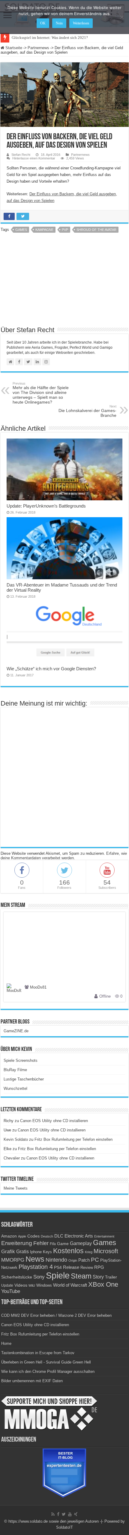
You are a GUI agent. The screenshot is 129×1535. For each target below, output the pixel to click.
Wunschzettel (15, 1088)
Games (21, 229)
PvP (65, 229)
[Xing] (76, 1514)
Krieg (88, 1252)
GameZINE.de (16, 1031)
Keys (47, 1252)
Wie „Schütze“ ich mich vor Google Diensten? (51, 668)
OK (43, 23)
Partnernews (38, 48)
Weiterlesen (81, 23)
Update (7, 1285)
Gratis (22, 1251)
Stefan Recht (20, 154)
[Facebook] (58, 1514)
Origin (72, 1260)
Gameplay (81, 1243)
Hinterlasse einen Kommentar (33, 158)
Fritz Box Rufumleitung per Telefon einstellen (73, 1139)
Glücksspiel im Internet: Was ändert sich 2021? (50, 37)
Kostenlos (68, 1251)
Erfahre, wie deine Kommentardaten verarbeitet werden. (64, 855)
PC (95, 1260)
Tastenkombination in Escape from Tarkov (37, 1353)
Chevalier (12, 1158)
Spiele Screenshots (21, 1060)
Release (71, 1267)
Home (6, 1343)
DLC (58, 1236)
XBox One (103, 1284)
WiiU (31, 1285)
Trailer (111, 1277)
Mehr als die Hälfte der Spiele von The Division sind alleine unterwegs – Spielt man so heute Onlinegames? (41, 393)
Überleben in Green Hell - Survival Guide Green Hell (46, 1362)
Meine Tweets (16, 1188)
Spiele (58, 1275)
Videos (20, 1285)
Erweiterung (16, 1243)
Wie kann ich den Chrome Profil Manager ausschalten (47, 1371)
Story (98, 1276)
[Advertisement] (65, 281)
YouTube (10, 1291)
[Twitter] (63, 1514)
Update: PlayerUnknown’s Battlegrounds (46, 505)
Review (86, 1268)
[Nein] (121, 17)
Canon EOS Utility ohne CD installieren (54, 1120)
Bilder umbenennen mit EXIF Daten (32, 1381)
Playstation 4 (36, 1266)
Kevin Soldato (16, 1139)
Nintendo (56, 1260)
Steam (81, 1276)
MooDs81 (38, 987)
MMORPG (12, 1260)
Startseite (13, 48)
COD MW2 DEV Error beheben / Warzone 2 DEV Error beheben (56, 1315)
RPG (99, 1267)
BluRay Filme (15, 1070)
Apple (22, 1236)
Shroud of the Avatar (96, 229)
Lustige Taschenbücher (24, 1079)
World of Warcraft (70, 1285)
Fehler (41, 1243)
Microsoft (106, 1251)
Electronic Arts (78, 1236)
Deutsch (47, 1236)
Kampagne (44, 229)
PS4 (58, 1267)
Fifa (53, 1244)
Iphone (36, 1252)
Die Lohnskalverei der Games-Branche (87, 411)
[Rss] (53, 1514)
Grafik (8, 1251)
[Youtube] (70, 1514)
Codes (33, 1236)
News (35, 1259)
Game (63, 1243)
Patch (84, 1260)
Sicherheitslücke (16, 1277)
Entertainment (104, 1236)
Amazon (9, 1236)
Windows (44, 1285)
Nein (59, 23)
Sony (39, 1277)
